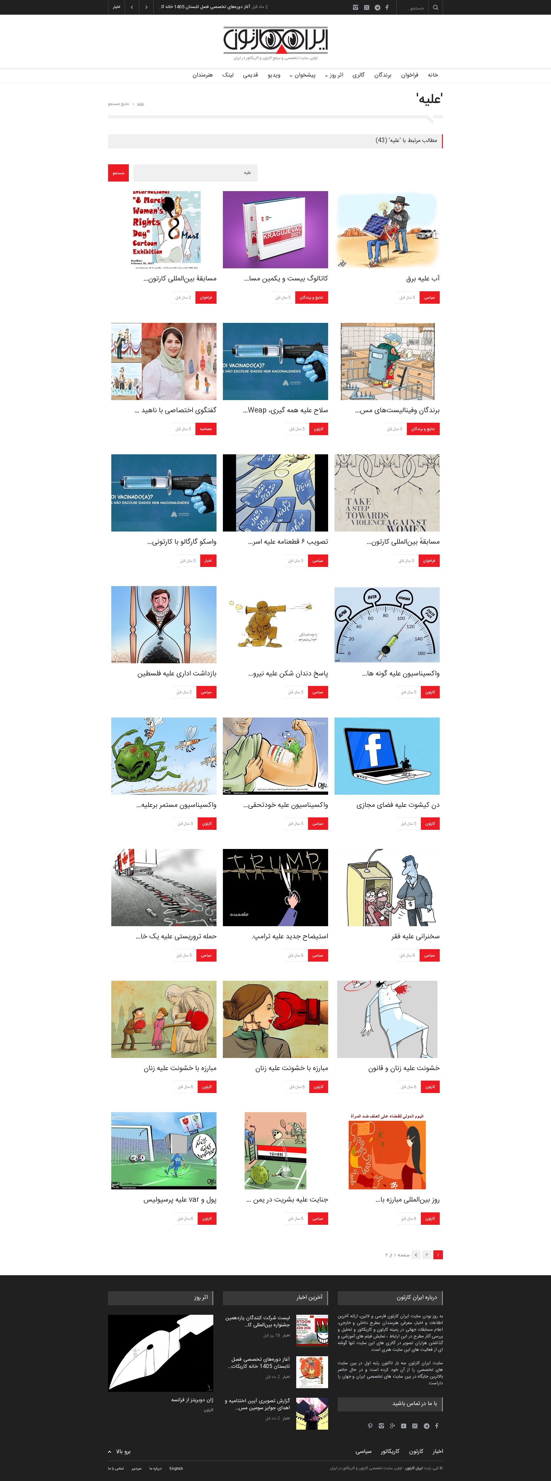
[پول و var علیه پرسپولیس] (164, 1150)
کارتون (318, 429)
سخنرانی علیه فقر (416, 937)
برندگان (383, 75)
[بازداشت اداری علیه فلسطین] (164, 624)
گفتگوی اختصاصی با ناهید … (175, 410)
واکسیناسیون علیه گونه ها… (401, 674)
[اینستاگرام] (355, 7)
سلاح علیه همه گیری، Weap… (285, 410)
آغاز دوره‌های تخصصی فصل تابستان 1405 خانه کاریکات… (259, 1363)
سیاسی (429, 297)
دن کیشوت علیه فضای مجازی (398, 805)
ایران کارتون (414, 1468)
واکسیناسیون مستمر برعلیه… (176, 805)
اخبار (208, 561)
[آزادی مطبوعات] (160, 1353)
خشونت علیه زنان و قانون (404, 1068)
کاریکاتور (390, 1451)
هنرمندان (203, 75)
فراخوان (409, 75)
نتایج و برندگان (311, 297)
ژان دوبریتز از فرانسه (192, 1400)
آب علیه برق (423, 279)
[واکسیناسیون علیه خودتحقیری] (275, 756)
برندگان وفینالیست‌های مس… (397, 410)
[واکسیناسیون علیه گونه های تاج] (387, 624)
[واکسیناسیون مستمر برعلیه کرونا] (164, 756)
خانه (433, 75)
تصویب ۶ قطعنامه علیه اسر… (288, 542)
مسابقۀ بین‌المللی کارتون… (180, 279)
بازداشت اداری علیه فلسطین (177, 674)
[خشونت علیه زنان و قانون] (387, 1019)
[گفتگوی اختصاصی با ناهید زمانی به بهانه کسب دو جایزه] (164, 361)
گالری (359, 75)
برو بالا (123, 1452)
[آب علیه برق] (387, 229)
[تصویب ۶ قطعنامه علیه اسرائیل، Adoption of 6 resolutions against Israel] (275, 493)
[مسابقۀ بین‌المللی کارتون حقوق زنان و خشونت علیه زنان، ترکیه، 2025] (164, 229)
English (176, 1468)
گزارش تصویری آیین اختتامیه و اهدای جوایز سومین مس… (257, 1404)
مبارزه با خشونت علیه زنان (180, 1068)
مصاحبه (206, 429)
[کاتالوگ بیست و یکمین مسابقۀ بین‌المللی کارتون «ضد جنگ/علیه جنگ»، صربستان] (275, 229)
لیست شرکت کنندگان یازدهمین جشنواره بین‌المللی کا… (257, 1321)
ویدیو (274, 75)
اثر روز (336, 75)
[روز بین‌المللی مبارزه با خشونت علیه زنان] (387, 1150)
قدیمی (250, 75)
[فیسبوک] (387, 7)
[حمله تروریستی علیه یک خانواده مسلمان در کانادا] (164, 887)
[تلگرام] (379, 8)
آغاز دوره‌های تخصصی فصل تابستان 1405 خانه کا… (204, 7)
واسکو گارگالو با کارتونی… (182, 542)
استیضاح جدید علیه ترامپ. (289, 937)
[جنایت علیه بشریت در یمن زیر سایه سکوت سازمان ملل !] (275, 1150)
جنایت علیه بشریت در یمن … (287, 1200)
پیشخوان (305, 75)
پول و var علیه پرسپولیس (180, 1200)
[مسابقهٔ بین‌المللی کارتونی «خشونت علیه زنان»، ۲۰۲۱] (387, 493)
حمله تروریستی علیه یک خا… (176, 937)
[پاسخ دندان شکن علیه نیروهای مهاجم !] (275, 624)
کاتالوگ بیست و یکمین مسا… (286, 279)
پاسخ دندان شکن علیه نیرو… (288, 674)
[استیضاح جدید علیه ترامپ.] (275, 887)
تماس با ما (116, 1468)
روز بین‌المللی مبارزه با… (407, 1200)
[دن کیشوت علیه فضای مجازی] (387, 756)
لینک (227, 75)
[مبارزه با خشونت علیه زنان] (164, 1019)
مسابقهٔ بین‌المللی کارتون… (403, 542)
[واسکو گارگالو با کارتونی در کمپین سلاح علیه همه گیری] (164, 493)
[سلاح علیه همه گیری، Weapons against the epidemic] (275, 361)
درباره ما (156, 1468)
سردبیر (137, 1468)
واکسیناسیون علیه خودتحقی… (285, 805)
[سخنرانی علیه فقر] (387, 887)
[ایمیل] (366, 7)
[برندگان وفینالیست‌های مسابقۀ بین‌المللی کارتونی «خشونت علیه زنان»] (387, 361)
